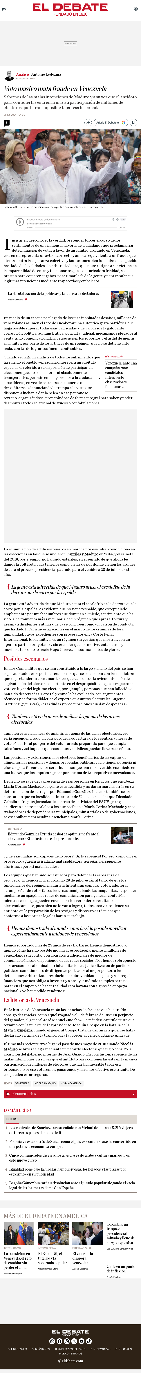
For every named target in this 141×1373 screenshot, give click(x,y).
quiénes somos (17, 1349)
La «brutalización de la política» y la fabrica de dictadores (53, 293)
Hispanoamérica (71, 1083)
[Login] (136, 9)
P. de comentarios (70, 1353)
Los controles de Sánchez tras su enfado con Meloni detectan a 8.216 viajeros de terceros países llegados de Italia (71, 1130)
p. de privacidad (100, 1349)
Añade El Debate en (108, 122)
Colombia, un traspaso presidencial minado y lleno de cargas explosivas (121, 1233)
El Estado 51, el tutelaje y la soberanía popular (52, 1258)
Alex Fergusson (14, 845)
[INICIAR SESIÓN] (136, 9)
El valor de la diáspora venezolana (82, 1258)
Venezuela (22, 1083)
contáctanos (41, 1349)
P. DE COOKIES (123, 1349)
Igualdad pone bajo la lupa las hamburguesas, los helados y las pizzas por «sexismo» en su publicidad (67, 1171)
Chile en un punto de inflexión (121, 1269)
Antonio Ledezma (15, 299)
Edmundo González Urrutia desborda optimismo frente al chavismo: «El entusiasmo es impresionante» (54, 836)
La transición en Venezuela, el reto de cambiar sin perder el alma (18, 1261)
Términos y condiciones (70, 1349)
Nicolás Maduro (45, 1083)
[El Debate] (70, 7)
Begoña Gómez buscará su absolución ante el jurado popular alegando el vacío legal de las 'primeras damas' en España (72, 1185)
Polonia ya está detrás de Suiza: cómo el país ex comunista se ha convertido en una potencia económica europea (72, 1144)
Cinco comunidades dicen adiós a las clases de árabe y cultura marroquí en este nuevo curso (69, 1157)
